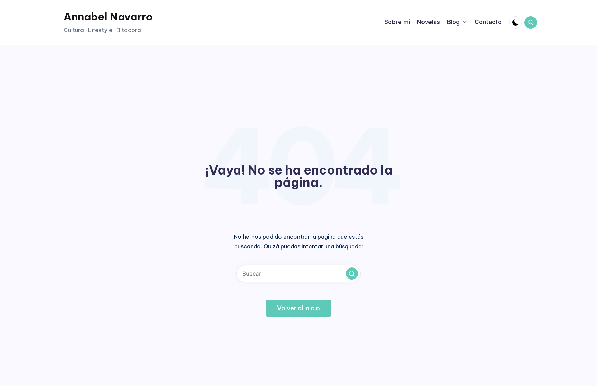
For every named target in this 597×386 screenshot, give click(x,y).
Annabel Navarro (108, 16)
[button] (352, 273)
